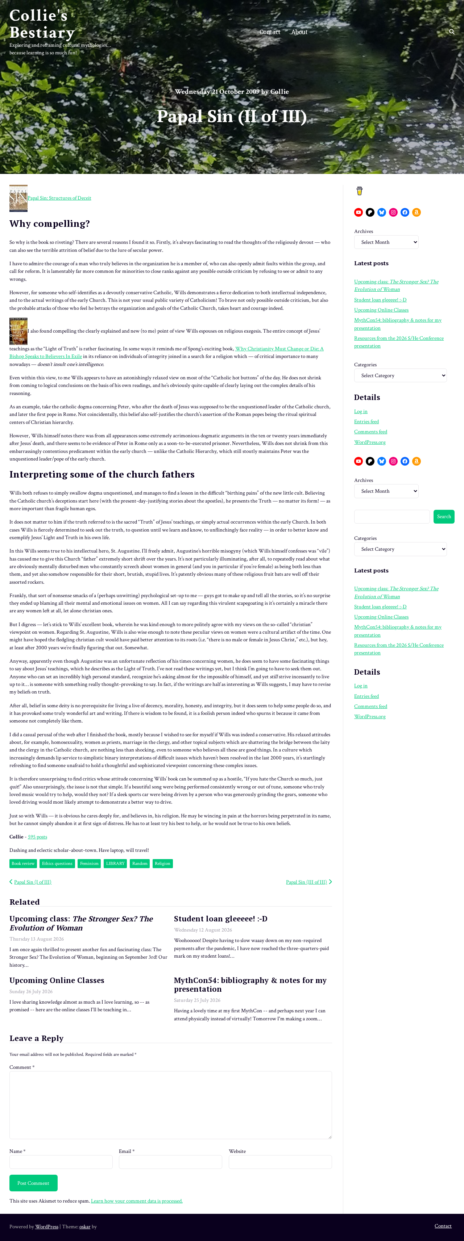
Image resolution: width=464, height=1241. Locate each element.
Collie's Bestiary (42, 24)
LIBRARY (115, 863)
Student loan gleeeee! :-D (221, 919)
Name (17, 1151)
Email (127, 1151)
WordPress (46, 1226)
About (299, 32)
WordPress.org (370, 442)
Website (237, 1151)
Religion (162, 863)
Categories (365, 364)
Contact (270, 32)
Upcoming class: (81, 923)
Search (444, 516)
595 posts (37, 836)
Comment (22, 1067)
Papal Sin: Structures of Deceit (59, 198)
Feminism (89, 863)
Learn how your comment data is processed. (137, 1201)
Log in (361, 411)
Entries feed (366, 421)
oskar (85, 1226)
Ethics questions (57, 863)
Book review (23, 863)
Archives (363, 231)
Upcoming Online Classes (56, 980)
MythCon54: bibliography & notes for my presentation (250, 984)
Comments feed (370, 431)
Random (140, 863)
